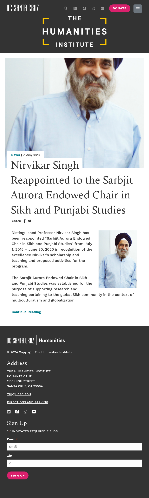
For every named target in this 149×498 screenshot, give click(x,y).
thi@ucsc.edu (19, 394)
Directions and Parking (27, 402)
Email (12, 439)
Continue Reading (26, 312)
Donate (119, 8)
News (15, 155)
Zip (9, 456)
